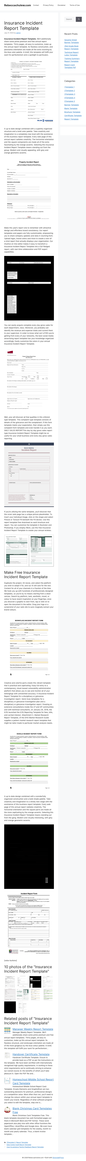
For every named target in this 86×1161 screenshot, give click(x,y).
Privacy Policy (48, 5)
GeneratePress (58, 1158)
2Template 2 (69, 91)
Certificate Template (73, 116)
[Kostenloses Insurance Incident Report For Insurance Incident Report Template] (10, 1007)
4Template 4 (69, 98)
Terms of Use (75, 5)
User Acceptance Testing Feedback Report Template (25, 1147)
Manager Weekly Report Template (33, 1029)
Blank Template (70, 108)
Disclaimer (62, 5)
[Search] (79, 19)
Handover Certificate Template (31, 1054)
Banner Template (71, 105)
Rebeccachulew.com (17, 5)
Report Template (22, 1142)
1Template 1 (69, 87)
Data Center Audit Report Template (19, 1145)
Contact (36, 5)
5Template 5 (69, 101)
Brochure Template (72, 112)
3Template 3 (11, 1142)
